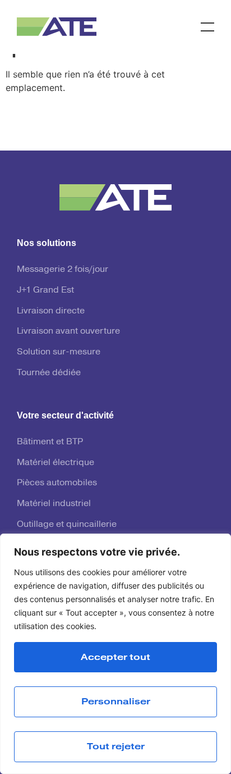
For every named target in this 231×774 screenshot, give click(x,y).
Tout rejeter (116, 746)
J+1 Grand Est (45, 290)
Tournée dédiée (49, 372)
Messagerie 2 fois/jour (62, 269)
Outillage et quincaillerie (67, 524)
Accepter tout (115, 657)
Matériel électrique (55, 462)
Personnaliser (115, 701)
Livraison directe (51, 310)
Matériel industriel (54, 503)
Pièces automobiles (57, 482)
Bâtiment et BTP (50, 441)
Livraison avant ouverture (68, 331)
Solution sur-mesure (58, 351)
